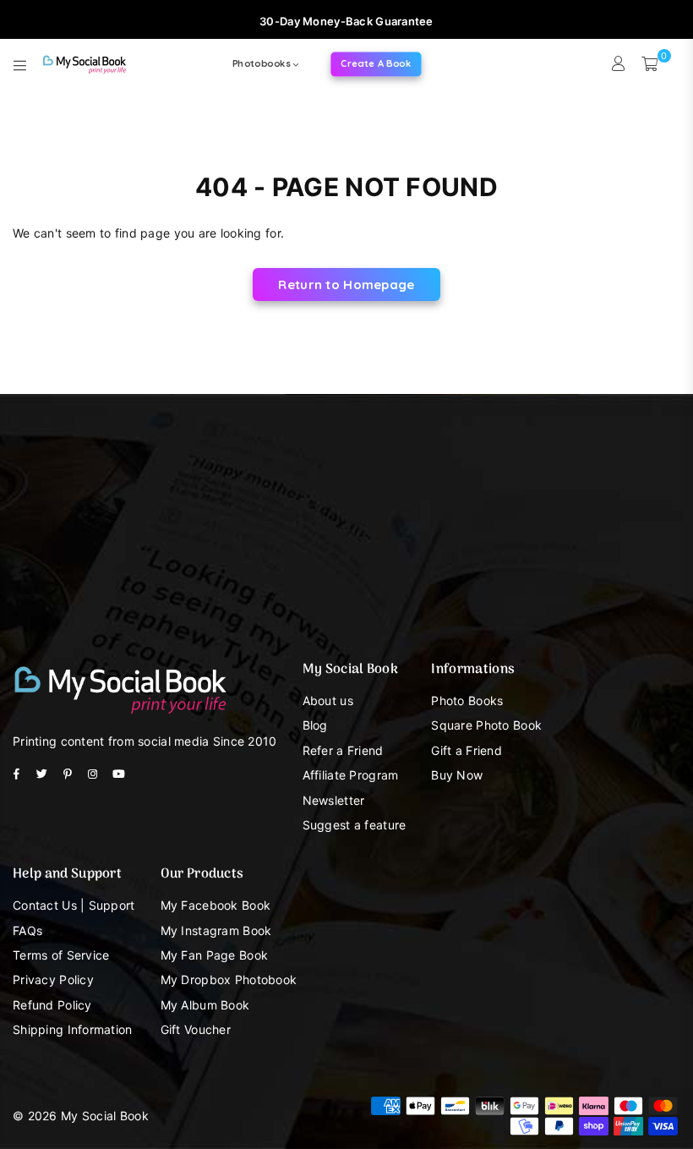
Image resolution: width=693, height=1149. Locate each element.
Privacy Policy (53, 979)
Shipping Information (73, 1029)
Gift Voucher (196, 1029)
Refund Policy (52, 1005)
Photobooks (262, 63)
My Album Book (205, 1005)
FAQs (27, 930)
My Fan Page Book (214, 955)
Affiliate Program (351, 775)
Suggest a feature (355, 825)
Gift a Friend (466, 750)
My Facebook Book (215, 905)
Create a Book (376, 63)
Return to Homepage (346, 284)
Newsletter (334, 800)
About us (328, 700)
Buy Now (457, 775)
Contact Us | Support (74, 905)
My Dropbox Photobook (229, 979)
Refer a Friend (343, 750)
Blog (315, 725)
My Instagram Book (216, 930)
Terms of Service (61, 955)
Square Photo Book (486, 725)
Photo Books (467, 700)
